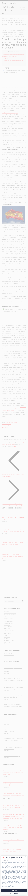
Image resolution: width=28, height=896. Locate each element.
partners (10, 862)
